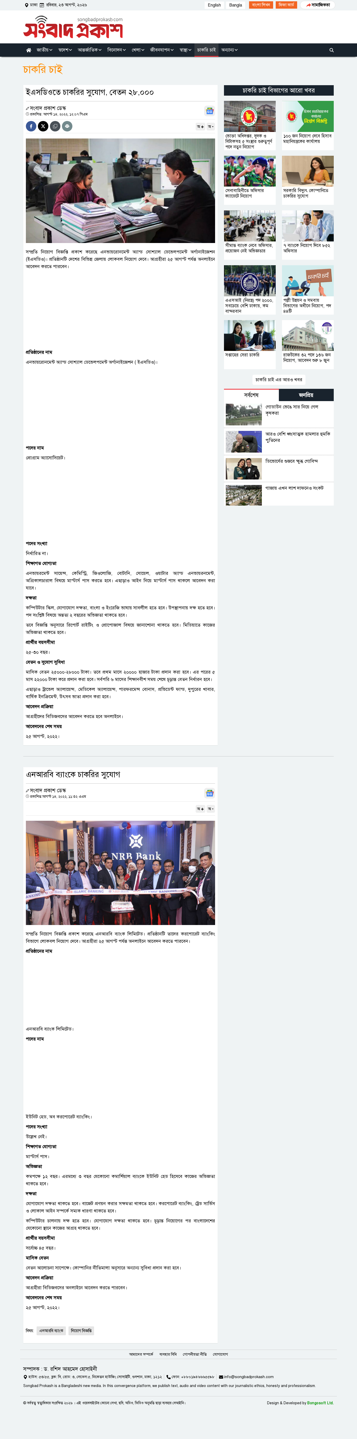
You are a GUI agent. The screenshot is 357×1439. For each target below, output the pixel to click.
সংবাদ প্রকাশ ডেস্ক (48, 108)
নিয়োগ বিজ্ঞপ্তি (81, 1330)
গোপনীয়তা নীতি (195, 1354)
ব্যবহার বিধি (168, 1354)
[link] (261, 5)
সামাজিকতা (321, 5)
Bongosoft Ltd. (320, 1403)
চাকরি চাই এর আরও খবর (279, 380)
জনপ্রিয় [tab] (306, 395)
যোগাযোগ (220, 1354)
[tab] (251, 395)
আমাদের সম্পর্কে (141, 1354)
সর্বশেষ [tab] (251, 395)
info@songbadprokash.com (249, 1376)
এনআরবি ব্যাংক (51, 1330)
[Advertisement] (120, 309)
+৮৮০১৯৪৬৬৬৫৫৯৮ (198, 1376)
